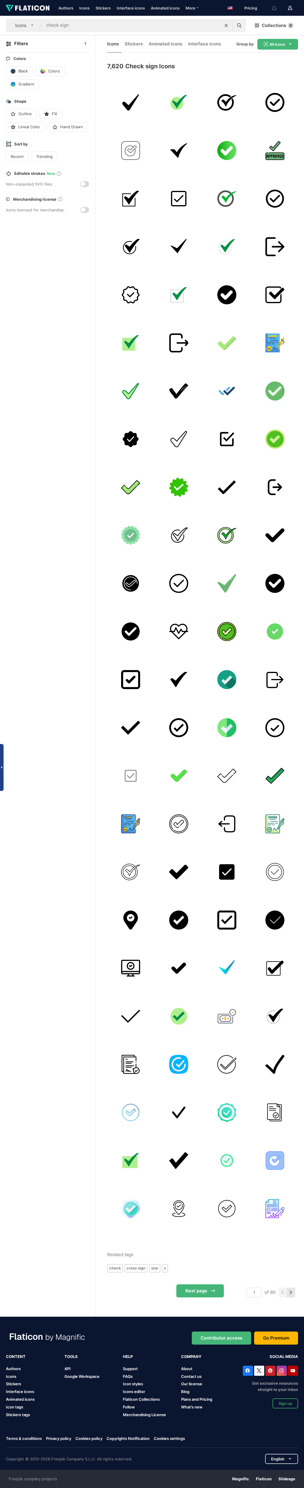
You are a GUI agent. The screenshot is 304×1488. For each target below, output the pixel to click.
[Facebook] (248, 1371)
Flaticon (264, 1478)
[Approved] (275, 150)
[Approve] (275, 631)
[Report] (275, 1208)
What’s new (191, 1407)
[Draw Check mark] (275, 1064)
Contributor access (221, 1338)
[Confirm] (179, 968)
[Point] (130, 920)
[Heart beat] (179, 631)
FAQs (128, 1376)
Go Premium (276, 1338)
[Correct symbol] (179, 872)
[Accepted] (130, 1208)
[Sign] (227, 728)
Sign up (285, 1403)
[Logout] (275, 247)
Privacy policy (58, 1438)
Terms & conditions (24, 1438)
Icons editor (134, 1391)
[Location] (179, 1208)
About (186, 1368)
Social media (284, 1356)
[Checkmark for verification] (179, 1160)
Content (16, 1356)
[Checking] (130, 968)
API (67, 1368)
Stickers (103, 8)
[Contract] (275, 343)
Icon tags (14, 1407)
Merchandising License (144, 1414)
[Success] (130, 1112)
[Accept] (275, 439)
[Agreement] (130, 1064)
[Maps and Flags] (179, 583)
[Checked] (227, 102)
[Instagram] (282, 1371)
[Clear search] (226, 25)
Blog (185, 1391)
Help (128, 1356)
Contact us (191, 1376)
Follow (129, 1407)
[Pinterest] (270, 1371)
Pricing (250, 8)
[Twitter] (259, 1371)
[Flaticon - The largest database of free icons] (28, 8)
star (154, 1268)
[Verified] (275, 391)
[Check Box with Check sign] (130, 679)
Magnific (240, 1478)
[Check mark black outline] (130, 728)
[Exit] (179, 343)
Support (130, 1368)
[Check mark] (130, 102)
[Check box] (179, 198)
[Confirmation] (130, 583)
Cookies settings (169, 1438)
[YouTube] (293, 1371)
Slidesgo (286, 1478)
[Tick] (227, 920)
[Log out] (275, 487)
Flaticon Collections (141, 1399)
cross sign (135, 1268)
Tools (71, 1356)
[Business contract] (275, 1112)
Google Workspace (81, 1376)
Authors (65, 8)
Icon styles (133, 1383)
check (115, 1268)
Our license (191, 1383)
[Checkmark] (130, 150)
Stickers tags (18, 1414)
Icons (84, 8)
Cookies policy (88, 1438)
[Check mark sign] (179, 728)
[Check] (275, 102)
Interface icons (131, 8)
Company (191, 1356)
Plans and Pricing (196, 1399)
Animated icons (165, 8)
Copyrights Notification (128, 1438)
